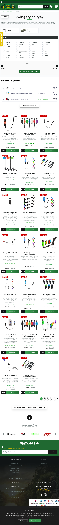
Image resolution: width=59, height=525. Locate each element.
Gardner (47, 46)
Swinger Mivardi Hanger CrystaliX (29, 295)
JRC (33, 49)
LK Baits (7, 51)
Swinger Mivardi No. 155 (10, 253)
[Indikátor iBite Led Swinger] (10, 324)
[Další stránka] (57, 399)
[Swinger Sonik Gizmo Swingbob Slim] (49, 123)
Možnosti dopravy (15, 468)
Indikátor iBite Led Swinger (10, 335)
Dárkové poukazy (43, 466)
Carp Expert (21, 42)
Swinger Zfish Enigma (17, 88)
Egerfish (21, 44)
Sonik (46, 51)
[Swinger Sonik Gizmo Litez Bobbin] (10, 123)
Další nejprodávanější (29, 105)
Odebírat (53, 452)
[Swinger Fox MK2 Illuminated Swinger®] (29, 365)
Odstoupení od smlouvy (15, 478)
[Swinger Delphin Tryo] (10, 284)
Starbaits (8, 55)
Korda (46, 49)
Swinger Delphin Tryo (10, 294)
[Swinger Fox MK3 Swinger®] (49, 163)
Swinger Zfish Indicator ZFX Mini (29, 213)
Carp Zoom (47, 42)
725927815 (43, 486)
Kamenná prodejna (15, 470)
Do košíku (12, 150)
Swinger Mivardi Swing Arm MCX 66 (20, 99)
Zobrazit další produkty (29, 407)
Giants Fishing (9, 49)
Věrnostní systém (15, 472)
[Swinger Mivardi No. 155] (10, 242)
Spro (46, 53)
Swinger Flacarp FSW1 (10, 375)
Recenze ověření (15, 475)
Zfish (33, 57)
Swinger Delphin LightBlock (49, 213)
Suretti (20, 55)
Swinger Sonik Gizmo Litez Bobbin (10, 134)
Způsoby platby (15, 463)
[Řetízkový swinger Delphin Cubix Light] (29, 242)
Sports (33, 53)
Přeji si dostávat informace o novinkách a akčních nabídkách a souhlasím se (29, 447)
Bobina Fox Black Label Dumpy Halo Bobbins (10, 174)
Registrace (44, 463)
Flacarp (46, 44)
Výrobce (5, 37)
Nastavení (23, 521)
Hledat (46, 6)
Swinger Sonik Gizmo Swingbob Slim (49, 134)
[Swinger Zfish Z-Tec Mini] (49, 242)
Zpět (5, 16)
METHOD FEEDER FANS (23, 52)
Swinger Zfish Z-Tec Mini (49, 253)
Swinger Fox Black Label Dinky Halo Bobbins (29, 335)
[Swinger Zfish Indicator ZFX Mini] (29, 202)
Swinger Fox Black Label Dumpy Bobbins (10, 213)
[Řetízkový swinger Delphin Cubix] (29, 163)
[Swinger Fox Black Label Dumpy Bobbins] (10, 202)
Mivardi (33, 51)
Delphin (7, 44)
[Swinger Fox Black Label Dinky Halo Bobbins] (29, 324)
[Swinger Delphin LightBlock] (49, 202)
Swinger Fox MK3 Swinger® (49, 174)
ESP (33, 44)
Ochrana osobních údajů (15, 466)
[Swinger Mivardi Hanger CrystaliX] (29, 284)
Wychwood (21, 57)
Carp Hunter (34, 42)
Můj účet (5, 2)
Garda (33, 46)
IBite (20, 49)
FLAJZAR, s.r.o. (9, 46)
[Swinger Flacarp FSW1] (10, 365)
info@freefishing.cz (43, 490)
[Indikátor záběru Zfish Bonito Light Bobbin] (49, 324)
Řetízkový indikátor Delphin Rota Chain (21, 93)
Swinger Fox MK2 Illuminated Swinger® (29, 375)
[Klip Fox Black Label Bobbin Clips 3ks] (49, 284)
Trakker (46, 55)
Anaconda (8, 42)
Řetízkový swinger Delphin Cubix (29, 174)
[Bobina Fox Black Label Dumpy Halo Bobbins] (10, 163)
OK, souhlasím (34, 521)
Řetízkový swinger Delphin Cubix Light (29, 253)
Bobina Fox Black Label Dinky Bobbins (29, 134)
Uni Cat (7, 57)
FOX (20, 46)
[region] (33, 10)
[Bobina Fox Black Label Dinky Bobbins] (29, 123)
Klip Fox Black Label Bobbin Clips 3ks (49, 295)
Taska (33, 55)
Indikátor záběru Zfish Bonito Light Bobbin (48, 335)
